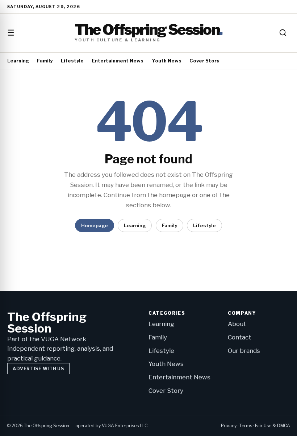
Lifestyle (72, 61)
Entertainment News (117, 61)
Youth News (166, 61)
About (237, 323)
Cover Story (204, 61)
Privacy (229, 425)
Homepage (94, 225)
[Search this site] (283, 33)
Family (45, 61)
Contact (239, 337)
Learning (18, 61)
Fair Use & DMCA (272, 425)
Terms (245, 425)
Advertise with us (38, 368)
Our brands (244, 350)
